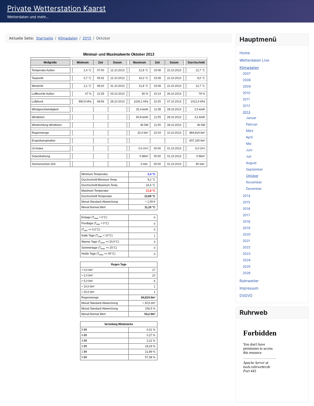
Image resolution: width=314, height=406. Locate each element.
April (249, 137)
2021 (246, 241)
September (254, 169)
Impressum (249, 288)
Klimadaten (249, 67)
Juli (248, 156)
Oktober (252, 176)
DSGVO (246, 295)
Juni (249, 150)
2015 (246, 202)
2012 (246, 106)
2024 (247, 260)
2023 (247, 254)
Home (245, 53)
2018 (246, 221)
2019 (246, 228)
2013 (246, 112)
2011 (246, 99)
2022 (246, 247)
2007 (247, 73)
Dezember (254, 188)
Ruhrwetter (249, 280)
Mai (248, 143)
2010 (246, 93)
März (250, 131)
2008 (247, 80)
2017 (246, 215)
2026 (247, 273)
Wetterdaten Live (254, 60)
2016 (246, 208)
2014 (246, 196)
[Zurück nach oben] (306, 397)
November (254, 182)
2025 (247, 266)
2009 (247, 86)
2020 (247, 234)
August (251, 163)
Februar (251, 124)
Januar (251, 118)
